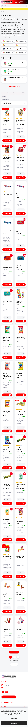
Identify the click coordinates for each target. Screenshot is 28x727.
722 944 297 (7, 687)
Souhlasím (14, 723)
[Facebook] (2, 692)
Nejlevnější (5, 93)
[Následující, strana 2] (14, 657)
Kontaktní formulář (8, 696)
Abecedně (4, 96)
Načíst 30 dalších (14, 651)
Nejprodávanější (20, 93)
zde (16, 715)
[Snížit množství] (4, 136)
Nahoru (15, 664)
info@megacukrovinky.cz (10, 685)
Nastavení (14, 718)
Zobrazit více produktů (14, 86)
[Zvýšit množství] (10, 136)
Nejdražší (12, 93)
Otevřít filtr (7, 103)
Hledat (24, 5)
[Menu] (26, 2)
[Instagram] (6, 692)
